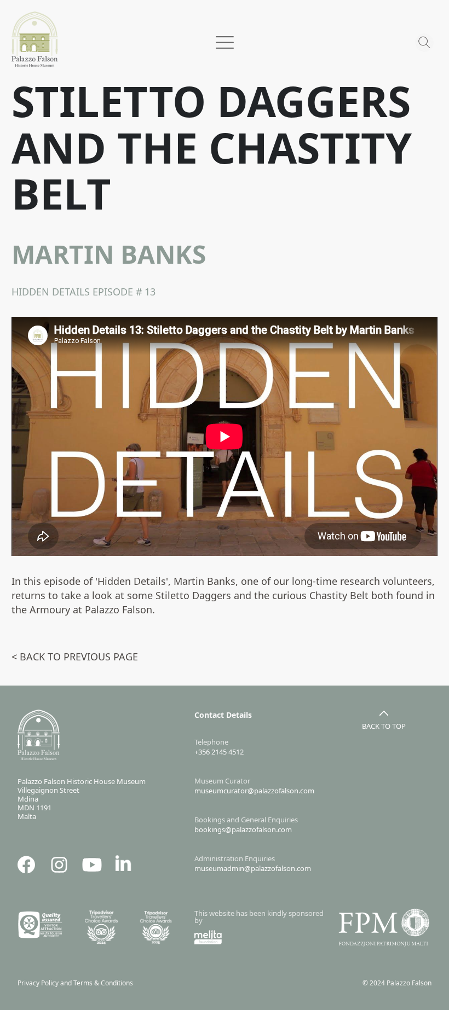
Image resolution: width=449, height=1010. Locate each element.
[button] (224, 35)
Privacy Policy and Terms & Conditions (78, 983)
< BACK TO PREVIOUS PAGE (74, 656)
